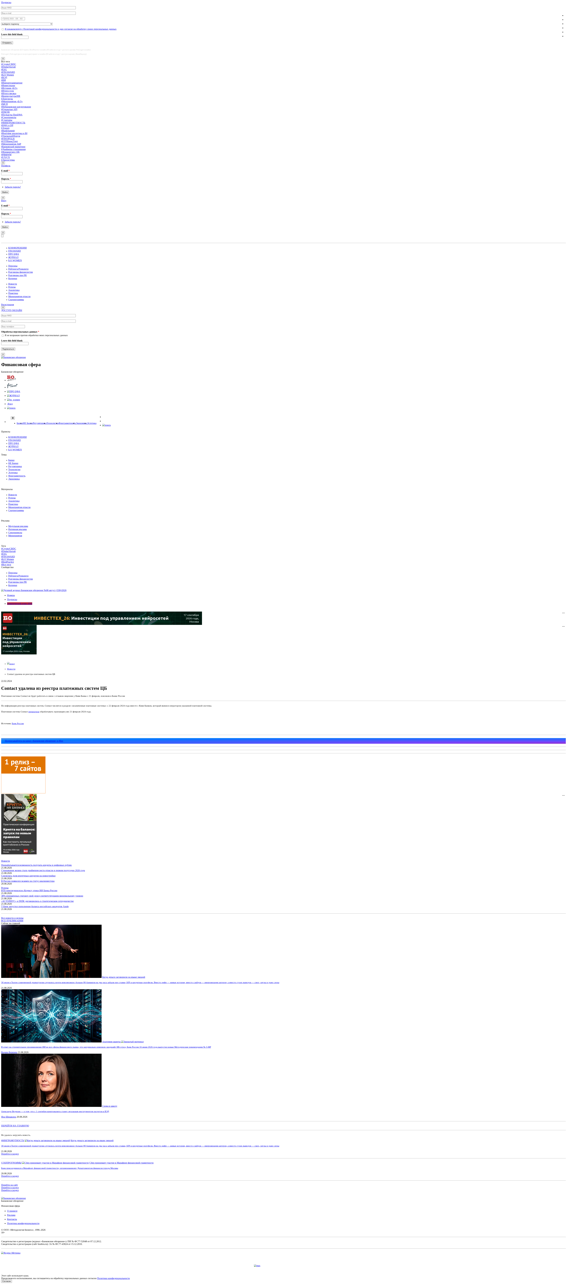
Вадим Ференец (9, 1052)
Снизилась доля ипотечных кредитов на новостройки (28, 875)
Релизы (12, 287)
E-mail (5, 170)
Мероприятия (15, 535)
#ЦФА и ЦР (7, 125)
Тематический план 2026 (19, 603)
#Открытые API (9, 109)
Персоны (12, 266)
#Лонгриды (7, 99)
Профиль (5, 165)
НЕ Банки (28, 423)
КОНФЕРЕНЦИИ (17, 248)
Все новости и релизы (12, 918)
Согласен (6, 1281)
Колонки (12, 278)
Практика (13, 293)
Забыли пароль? (13, 187)
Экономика (81, 423)
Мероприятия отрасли (19, 296)
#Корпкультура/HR (10, 96)
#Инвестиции (8, 85)
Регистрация (7, 304)
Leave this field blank (12, 34)
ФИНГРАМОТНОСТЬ (12, 1140)
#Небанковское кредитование (16, 106)
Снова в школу (109, 1106)
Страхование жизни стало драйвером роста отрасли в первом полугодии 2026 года (43, 870)
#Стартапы (6, 120)
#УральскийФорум (10, 136)
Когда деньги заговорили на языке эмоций (123, 977)
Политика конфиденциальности (23, 1223)
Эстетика (91, 423)
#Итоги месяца (8, 93)
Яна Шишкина (8, 1117)
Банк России (18, 723)
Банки (20, 423)
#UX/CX (5, 157)
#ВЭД (4, 77)
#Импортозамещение (11, 83)
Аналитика (13, 290)
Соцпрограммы (16, 299)
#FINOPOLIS (8, 138)
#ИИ (3, 80)
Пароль (6, 179)
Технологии (53, 423)
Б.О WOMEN (15, 260)
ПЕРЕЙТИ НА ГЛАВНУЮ (15, 1125)
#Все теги (6, 564)
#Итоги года (7, 91)
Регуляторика (40, 423)
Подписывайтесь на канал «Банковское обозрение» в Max (34, 741)
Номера (11, 595)
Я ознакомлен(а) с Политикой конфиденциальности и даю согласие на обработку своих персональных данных (61, 29)
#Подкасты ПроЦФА (11, 114)
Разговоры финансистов (20, 272)
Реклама (11, 1215)
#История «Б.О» (9, 88)
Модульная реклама (18, 526)
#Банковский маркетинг (13, 146)
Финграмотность (67, 423)
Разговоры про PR (17, 275)
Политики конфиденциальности (113, 1278)
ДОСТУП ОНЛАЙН (11, 310)
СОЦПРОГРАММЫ (11, 1163)
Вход (3, 200)
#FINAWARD (8, 72)
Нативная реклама (17, 529)
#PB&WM (6, 154)
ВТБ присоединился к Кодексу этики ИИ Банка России (29, 890)
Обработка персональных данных (20, 331)
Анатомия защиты (111, 1041)
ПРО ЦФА (13, 254)
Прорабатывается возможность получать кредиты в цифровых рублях (36, 865)
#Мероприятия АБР (11, 144)
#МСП (4, 104)
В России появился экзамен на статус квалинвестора (27, 881)
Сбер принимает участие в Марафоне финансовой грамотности (121, 1163)
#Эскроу (5, 128)
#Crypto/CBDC (8, 64)
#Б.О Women (7, 75)
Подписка (6, 2)
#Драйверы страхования (13, 149)
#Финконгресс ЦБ (10, 152)
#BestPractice (7, 562)
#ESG (4, 69)
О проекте (12, 1211)
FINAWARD (14, 251)
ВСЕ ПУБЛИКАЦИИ (12, 920)
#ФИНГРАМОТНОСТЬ (13, 122)
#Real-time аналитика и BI (14, 133)
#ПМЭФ (5, 112)
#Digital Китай (8, 67)
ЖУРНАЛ (13, 257)
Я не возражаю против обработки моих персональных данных (36, 335)
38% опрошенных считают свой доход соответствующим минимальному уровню (42, 896)
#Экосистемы (8, 160)
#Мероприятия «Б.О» (12, 101)
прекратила (33, 711)
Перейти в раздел (10, 1154)
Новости (12, 284)
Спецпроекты (15, 532)
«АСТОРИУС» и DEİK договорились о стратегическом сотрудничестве (37, 901)
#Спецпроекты (8, 117)
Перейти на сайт (9, 1185)
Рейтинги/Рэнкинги (18, 269)
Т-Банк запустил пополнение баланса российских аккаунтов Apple (35, 906)
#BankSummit (8, 130)
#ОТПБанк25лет (9, 141)
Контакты (12, 1219)
